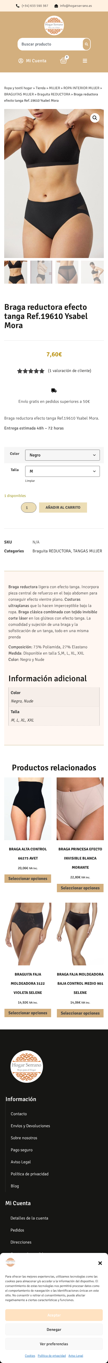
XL (22, 720)
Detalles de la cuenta (29, 1218)
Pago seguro (22, 1150)
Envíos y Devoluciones (30, 1126)
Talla (15, 470)
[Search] (86, 44)
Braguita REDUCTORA (53, 94)
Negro (16, 701)
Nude (28, 701)
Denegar (54, 1329)
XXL (30, 720)
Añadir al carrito (63, 507)
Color (14, 453)
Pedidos (17, 1230)
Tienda (41, 88)
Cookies (30, 1356)
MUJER (54, 88)
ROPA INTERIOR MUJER (81, 88)
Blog (15, 1186)
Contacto (19, 1113)
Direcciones (20, 1242)
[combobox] (49, 44)
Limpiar (30, 481)
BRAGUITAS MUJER (19, 94)
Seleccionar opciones (27, 878)
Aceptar (54, 1315)
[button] (100, 1263)
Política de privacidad (52, 1356)
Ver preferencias (54, 1344)
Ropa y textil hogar (18, 88)
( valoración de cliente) (69, 370)
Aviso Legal (75, 1356)
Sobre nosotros (24, 1138)
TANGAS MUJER (87, 551)
